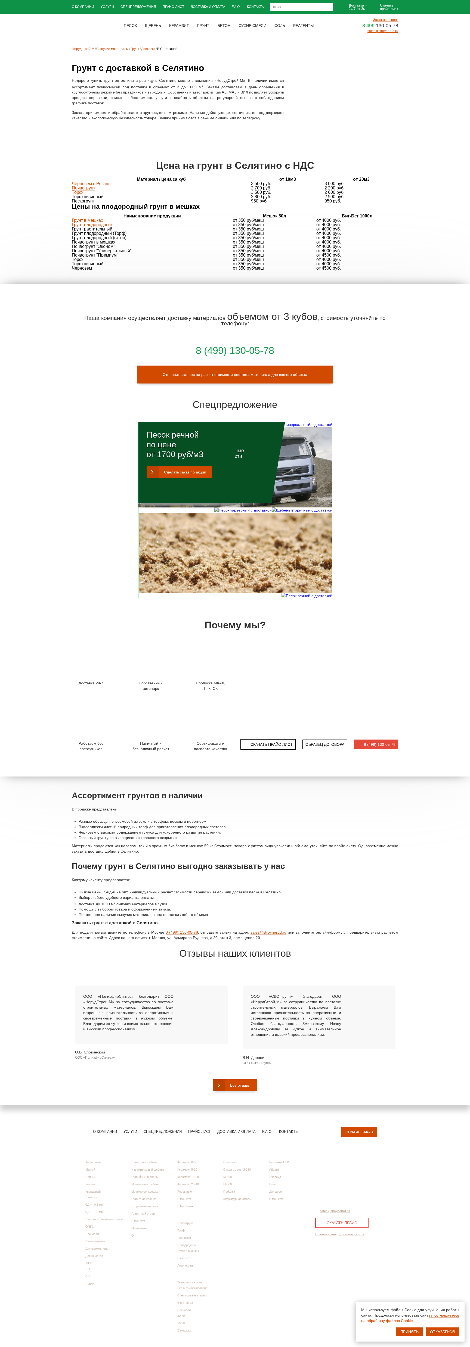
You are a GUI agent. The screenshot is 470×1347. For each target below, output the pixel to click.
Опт (134, 1235)
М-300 (227, 1176)
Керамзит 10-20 (188, 1176)
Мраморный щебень (145, 1184)
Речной (90, 1184)
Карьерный (93, 1162)
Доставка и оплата (208, 7)
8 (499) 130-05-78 (182, 932)
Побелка (229, 1191)
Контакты (256, 7)
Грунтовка (230, 1162)
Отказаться (442, 1332)
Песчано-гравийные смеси (104, 1219)
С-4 (87, 1269)
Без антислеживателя (192, 1288)
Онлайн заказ (359, 1132)
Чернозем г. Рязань (91, 183)
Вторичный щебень (144, 1206)
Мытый (90, 1169)
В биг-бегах (185, 1302)
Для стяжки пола (96, 1248)
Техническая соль (189, 1282)
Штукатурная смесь (237, 1199)
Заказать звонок (385, 20)
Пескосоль (92, 1234)
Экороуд (275, 1176)
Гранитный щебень (144, 1162)
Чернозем (184, 1237)
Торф (77, 192)
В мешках (92, 1197)
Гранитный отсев (143, 1213)
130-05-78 (380, 25)
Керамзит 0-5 (186, 1162)
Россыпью (184, 1191)
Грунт (182, 1214)
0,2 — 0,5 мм (94, 1204)
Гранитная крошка (143, 1199)
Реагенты (277, 1153)
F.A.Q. (236, 7)
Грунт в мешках (87, 220)
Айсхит (274, 1169)
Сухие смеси (234, 1153)
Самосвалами (95, 1241)
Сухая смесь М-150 (237, 1169)
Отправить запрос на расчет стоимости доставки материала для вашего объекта (235, 374)
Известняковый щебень (147, 1169)
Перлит (90, 1283)
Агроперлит (185, 1265)
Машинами (139, 1228)
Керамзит (185, 1153)
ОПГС (89, 1226)
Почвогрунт (83, 188)
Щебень (137, 1153)
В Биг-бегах (185, 1206)
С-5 (87, 1276)
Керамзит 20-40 (188, 1184)
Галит (273, 1184)
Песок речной (173, 434)
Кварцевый (93, 1191)
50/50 (181, 1323)
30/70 (181, 1315)
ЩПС (88, 1263)
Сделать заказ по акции (185, 472)
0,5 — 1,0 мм (94, 1212)
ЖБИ (180, 1274)
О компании (83, 7)
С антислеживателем (192, 1295)
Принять (409, 1332)
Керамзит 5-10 (187, 1169)
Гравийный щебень (144, 1176)
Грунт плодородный (92, 224)
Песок (90, 1153)
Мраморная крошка (144, 1191)
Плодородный (186, 1245)
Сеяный (90, 1176)
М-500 (227, 1184)
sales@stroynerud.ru (382, 31)
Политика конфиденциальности (339, 1234)
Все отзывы (240, 1085)
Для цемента (94, 1256)
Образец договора (324, 744)
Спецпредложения (138, 7)
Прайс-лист (173, 7)
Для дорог (276, 1191)
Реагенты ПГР (279, 1162)
